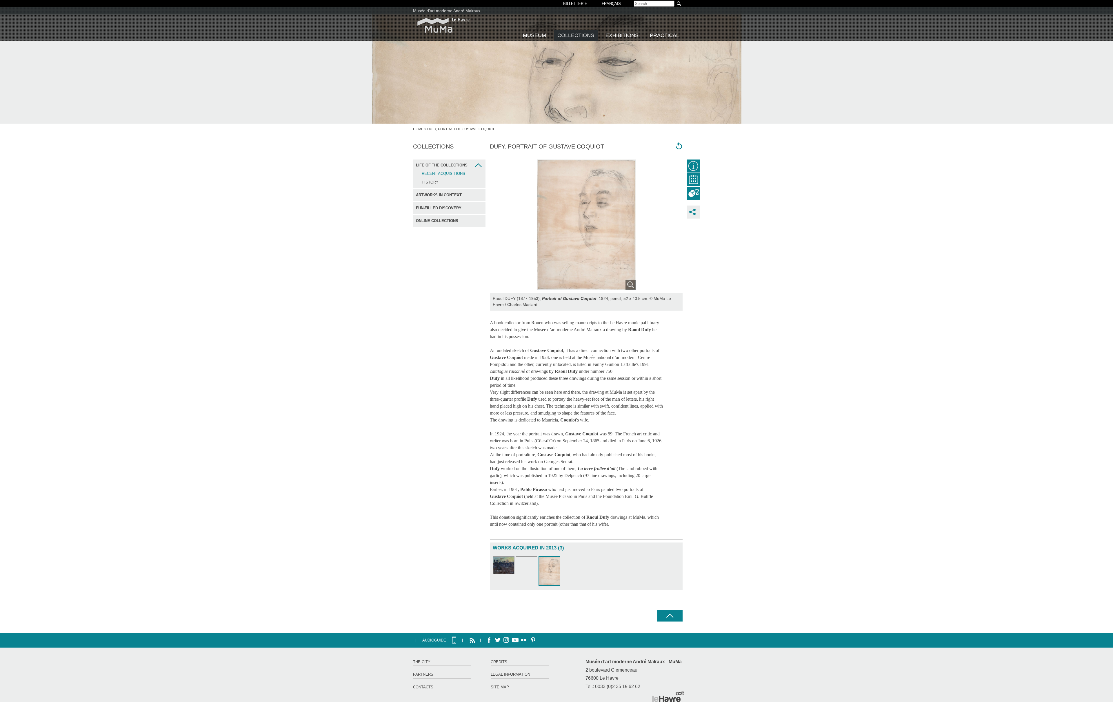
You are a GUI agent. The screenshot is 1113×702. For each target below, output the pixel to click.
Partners (423, 674)
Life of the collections (442, 165)
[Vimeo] (515, 640)
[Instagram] (506, 640)
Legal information (510, 674)
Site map (500, 687)
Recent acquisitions (443, 173)
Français (611, 3)
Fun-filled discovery (438, 208)
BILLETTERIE (575, 3)
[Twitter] (497, 640)
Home (418, 129)
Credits (499, 662)
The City (421, 662)
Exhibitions (622, 35)
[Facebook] (489, 640)
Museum (534, 35)
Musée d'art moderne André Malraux (446, 10)
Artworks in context (439, 195)
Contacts (423, 687)
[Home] (443, 25)
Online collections (437, 221)
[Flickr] (523, 640)
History (430, 182)
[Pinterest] (532, 640)
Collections (575, 35)
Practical (664, 35)
